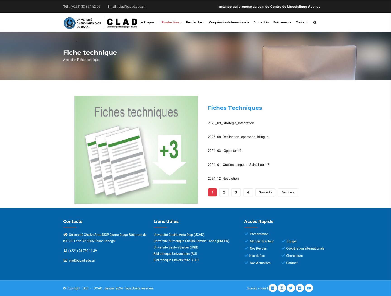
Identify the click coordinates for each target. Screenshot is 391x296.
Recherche (194, 22)
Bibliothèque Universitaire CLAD (176, 260)
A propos (148, 22)
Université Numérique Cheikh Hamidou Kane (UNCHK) (191, 241)
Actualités (261, 22)
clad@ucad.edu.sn (81, 260)
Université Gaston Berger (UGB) (176, 247)
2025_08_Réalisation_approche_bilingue (238, 137)
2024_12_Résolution (223, 179)
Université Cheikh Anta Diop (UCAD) (179, 234)
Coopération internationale (229, 22)
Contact (302, 22)
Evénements (282, 22)
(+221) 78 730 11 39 (82, 251)
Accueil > (69, 60)
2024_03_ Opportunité (224, 151)
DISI (85, 288)
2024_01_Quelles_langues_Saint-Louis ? (238, 165)
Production (170, 22)
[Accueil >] (93, 22)
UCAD (98, 288)
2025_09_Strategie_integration (231, 123)
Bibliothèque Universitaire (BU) (175, 253)
